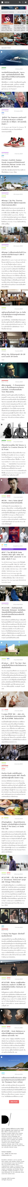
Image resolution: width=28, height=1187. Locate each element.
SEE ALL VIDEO (21, 12)
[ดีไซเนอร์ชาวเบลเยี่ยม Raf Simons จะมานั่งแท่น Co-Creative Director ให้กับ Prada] (14, 430)
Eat (2, 546)
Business (4, 69)
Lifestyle (4, 197)
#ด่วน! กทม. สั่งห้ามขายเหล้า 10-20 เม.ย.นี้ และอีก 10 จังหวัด (13, 355)
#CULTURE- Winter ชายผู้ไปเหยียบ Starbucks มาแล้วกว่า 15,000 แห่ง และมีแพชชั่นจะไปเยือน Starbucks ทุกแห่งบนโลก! (14, 985)
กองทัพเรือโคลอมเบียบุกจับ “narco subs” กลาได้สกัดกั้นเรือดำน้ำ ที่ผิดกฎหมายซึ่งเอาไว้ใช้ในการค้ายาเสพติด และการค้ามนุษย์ (13, 75)
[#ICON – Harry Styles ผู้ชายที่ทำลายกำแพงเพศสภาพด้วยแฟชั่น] (14, 486)
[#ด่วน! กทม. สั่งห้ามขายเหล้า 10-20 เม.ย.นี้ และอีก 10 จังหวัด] (14, 339)
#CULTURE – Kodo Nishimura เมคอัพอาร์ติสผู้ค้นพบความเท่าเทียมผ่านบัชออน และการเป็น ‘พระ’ (13, 1033)
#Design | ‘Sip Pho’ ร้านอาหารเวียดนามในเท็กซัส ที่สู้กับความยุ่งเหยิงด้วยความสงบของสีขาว (14, 202)
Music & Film (5, 382)
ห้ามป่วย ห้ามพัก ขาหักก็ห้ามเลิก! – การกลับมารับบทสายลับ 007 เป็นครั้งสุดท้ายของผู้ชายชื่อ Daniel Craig (14, 775)
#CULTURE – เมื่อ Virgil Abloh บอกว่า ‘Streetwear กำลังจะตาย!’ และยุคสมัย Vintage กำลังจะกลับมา (14, 879)
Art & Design (5, 111)
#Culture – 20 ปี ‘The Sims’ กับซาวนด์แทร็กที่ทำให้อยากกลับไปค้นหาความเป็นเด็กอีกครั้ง (14, 665)
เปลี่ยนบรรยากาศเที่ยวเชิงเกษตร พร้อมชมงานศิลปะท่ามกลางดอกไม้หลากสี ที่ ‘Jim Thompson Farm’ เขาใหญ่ (14, 1079)
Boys (3, 157)
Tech (3, 114)
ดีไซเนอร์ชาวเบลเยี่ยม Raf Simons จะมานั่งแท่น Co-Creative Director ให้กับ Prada (14, 447)
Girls (3, 711)
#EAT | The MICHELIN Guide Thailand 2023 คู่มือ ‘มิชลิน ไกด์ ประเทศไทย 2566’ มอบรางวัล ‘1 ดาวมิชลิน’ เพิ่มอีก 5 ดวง (14, 555)
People (8, 497)
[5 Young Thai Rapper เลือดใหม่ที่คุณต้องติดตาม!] (14, 916)
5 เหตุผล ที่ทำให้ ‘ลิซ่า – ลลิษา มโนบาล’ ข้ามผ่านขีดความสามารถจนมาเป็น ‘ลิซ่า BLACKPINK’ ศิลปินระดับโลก (14, 716)
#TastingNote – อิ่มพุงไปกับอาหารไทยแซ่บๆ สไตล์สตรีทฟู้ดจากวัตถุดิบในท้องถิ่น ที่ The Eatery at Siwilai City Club (14, 825)
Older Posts (14, 1101)
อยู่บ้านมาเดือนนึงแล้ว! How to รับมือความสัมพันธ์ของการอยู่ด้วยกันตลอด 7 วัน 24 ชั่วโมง (14, 314)
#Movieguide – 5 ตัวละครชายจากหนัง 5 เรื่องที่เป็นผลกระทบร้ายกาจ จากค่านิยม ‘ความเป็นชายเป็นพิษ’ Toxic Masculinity (13, 388)
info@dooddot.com (7, 1155)
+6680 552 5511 (9, 1153)
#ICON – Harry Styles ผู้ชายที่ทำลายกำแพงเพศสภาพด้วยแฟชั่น (12, 501)
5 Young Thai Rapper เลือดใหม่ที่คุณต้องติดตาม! (13, 934)
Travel (5, 546)
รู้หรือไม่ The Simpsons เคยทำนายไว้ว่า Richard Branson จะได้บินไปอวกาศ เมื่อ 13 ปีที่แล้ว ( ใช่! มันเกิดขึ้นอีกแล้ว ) (14, 120)
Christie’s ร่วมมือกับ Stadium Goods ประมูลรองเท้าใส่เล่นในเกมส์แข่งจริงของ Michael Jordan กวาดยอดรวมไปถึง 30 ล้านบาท (13, 163)
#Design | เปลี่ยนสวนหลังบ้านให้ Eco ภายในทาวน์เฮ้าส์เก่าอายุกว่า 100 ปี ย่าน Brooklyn (14, 254)
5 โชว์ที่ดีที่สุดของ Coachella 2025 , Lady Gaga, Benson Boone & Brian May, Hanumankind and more (7, 29)
